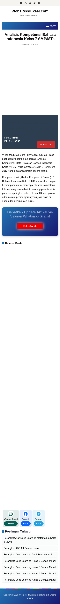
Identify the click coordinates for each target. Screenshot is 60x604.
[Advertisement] (30, 80)
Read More (41, 201)
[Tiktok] (34, 3)
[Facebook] (21, 3)
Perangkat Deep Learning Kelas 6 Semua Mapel (30, 561)
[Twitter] (25, 3)
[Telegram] (39, 3)
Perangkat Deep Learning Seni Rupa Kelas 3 (28, 554)
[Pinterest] (30, 3)
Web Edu (23, 595)
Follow (11, 524)
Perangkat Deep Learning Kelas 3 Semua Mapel (30, 579)
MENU (53, 26)
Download (46, 144)
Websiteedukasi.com (30, 11)
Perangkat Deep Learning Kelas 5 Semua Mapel (30, 567)
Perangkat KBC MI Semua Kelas (21, 548)
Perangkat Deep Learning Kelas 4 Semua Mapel (30, 573)
